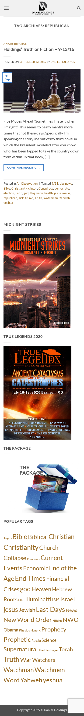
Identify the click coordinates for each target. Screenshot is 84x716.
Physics (24, 630)
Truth (38, 198)
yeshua (8, 203)
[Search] (78, 8)
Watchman (19, 670)
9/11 (55, 183)
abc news (66, 183)
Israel (67, 599)
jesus (57, 193)
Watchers (43, 659)
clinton (32, 188)
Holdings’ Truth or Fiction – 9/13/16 (39, 49)
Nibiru (57, 621)
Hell (21, 600)
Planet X (36, 630)
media (66, 193)
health (48, 193)
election (9, 193)
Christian (62, 536)
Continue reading (23, 167)
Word (12, 680)
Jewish (27, 610)
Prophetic (17, 639)
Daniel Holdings (63, 61)
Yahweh (64, 198)
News (71, 610)
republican (10, 198)
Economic (35, 567)
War (26, 659)
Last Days (50, 609)
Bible (7, 188)
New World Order (28, 619)
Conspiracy (45, 188)
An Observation (15, 43)
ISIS (56, 599)
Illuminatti (38, 599)
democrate (62, 188)
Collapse (15, 557)
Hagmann (36, 193)
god (26, 193)
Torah (66, 649)
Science (49, 640)
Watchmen (50, 198)
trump (29, 198)
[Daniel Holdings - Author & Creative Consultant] (43, 8)
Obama (11, 629)
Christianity (19, 188)
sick (21, 198)
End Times (30, 578)
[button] (6, 8)
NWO (71, 619)
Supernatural (21, 649)
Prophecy (53, 629)
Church (48, 547)
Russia (36, 640)
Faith (18, 193)
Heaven (41, 589)
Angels (8, 538)
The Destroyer (48, 650)
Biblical (38, 536)
